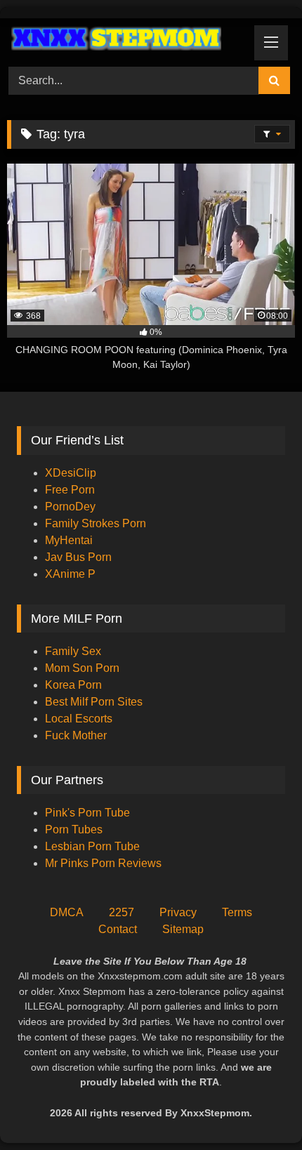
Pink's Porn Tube (87, 813)
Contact (117, 929)
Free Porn (70, 490)
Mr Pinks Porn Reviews (104, 863)
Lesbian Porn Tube (92, 846)
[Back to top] (258, 1108)
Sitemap (183, 929)
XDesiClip (70, 473)
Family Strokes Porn (95, 523)
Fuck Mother (76, 735)
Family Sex (73, 651)
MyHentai (69, 540)
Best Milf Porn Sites (94, 702)
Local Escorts (78, 719)
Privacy (178, 912)
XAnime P (70, 574)
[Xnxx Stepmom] (123, 40)
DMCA (67, 912)
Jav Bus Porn (78, 557)
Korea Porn (73, 685)
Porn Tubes (74, 829)
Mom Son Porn (82, 668)
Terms (237, 912)
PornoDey (70, 507)
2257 (121, 912)
